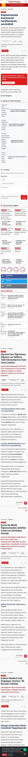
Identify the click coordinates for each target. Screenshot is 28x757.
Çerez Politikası (19, 751)
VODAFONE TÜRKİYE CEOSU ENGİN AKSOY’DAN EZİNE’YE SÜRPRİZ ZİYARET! (16, 297)
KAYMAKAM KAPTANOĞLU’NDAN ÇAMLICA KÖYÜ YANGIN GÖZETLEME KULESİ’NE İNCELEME (16, 333)
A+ (25, 50)
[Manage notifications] (24, 754)
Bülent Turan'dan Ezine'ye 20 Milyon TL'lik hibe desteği (16, 305)
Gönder (24, 198)
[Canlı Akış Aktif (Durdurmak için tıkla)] (25, 749)
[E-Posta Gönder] (26, 511)
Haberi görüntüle (7, 82)
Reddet (10, 754)
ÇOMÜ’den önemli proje (14, 324)
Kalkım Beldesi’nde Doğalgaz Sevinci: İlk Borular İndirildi (12, 681)
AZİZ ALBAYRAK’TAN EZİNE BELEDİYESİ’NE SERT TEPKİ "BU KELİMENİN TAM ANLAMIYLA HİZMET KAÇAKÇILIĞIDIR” (16, 315)
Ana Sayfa (3, 9)
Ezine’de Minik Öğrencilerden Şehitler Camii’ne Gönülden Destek (13, 529)
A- (22, 50)
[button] (3, 269)
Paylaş (5, 50)
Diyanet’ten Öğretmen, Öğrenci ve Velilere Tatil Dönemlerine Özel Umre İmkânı (14, 77)
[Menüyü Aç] (25, 1)
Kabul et (5, 754)
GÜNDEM (10, 9)
